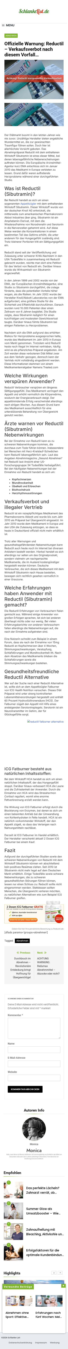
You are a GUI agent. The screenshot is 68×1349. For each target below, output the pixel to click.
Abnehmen (11, 35)
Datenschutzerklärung (20, 1342)
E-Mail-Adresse (16, 1057)
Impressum (41, 1342)
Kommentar (15, 1015)
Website (12, 1071)
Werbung (54, 1342)
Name (11, 1043)
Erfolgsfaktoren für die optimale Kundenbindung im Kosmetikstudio (45, 1255)
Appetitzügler (28, 203)
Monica (34, 1150)
